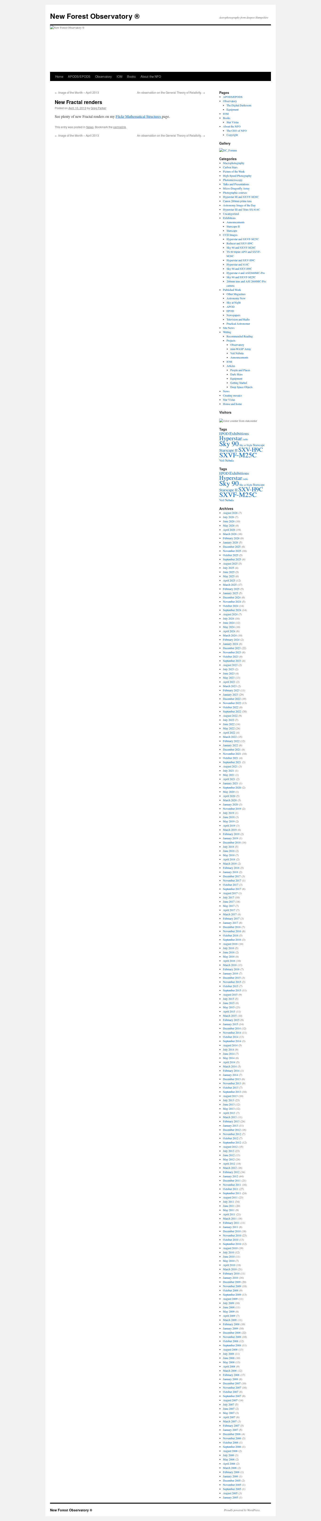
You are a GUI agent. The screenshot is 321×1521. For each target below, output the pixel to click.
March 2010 (230, 1269)
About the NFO (151, 76)
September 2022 (232, 711)
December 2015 (232, 977)
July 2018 (228, 846)
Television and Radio (238, 319)
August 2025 (230, 563)
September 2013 (232, 1092)
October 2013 (230, 1087)
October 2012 (230, 1138)
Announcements (236, 222)
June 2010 (229, 1256)
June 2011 (229, 1206)
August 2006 (230, 1451)
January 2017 (230, 922)
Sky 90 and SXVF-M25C (241, 277)
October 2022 (230, 707)
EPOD (230, 311)
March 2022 (230, 737)
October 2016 (230, 935)
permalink (119, 127)
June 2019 (229, 817)
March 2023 (230, 686)
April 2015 (229, 1011)
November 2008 (232, 1337)
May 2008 (229, 1362)
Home (59, 76)
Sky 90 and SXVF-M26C (241, 247)
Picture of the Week (234, 171)
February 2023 (231, 690)
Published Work (232, 290)
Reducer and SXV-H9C (240, 243)
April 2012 (229, 1163)
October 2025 (230, 555)
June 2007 (229, 1408)
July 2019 (228, 813)
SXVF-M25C (238, 454)
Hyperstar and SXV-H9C (241, 260)
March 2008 (230, 1370)
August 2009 (230, 1299)
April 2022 (229, 732)
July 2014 (228, 1049)
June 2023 (229, 673)
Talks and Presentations (236, 184)
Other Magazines (236, 294)
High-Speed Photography (237, 175)
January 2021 (230, 783)
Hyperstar (230, 438)
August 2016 (230, 944)
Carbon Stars (230, 167)
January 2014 (230, 1075)
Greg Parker (98, 108)
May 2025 (229, 576)
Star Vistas (233, 122)
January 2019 (230, 838)
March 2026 (230, 534)
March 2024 (230, 635)
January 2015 (230, 1024)
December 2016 (232, 927)
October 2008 (230, 1341)
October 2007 (230, 1392)
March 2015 (230, 1015)
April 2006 (229, 1463)
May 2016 (229, 956)
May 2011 (229, 1210)
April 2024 (229, 631)
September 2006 (232, 1446)
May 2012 (229, 1159)
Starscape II (233, 226)
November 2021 (232, 753)
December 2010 (232, 1231)
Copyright (232, 135)
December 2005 (232, 1480)
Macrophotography (233, 163)
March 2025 (230, 584)
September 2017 (232, 889)
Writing (227, 332)
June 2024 (229, 622)
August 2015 (230, 994)
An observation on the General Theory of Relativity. (171, 92)
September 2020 (232, 787)
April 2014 (229, 1062)
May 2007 (229, 1413)
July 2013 (228, 1100)
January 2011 (230, 1227)
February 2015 (231, 1020)
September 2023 (232, 660)
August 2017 (230, 893)
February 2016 (231, 969)
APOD (231, 306)
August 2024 (230, 614)
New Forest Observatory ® (95, 16)
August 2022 (230, 715)
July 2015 (228, 999)
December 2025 (232, 546)
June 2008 (229, 1358)
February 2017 (231, 918)
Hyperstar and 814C (238, 264)
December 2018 (232, 842)
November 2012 (232, 1134)
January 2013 (230, 1125)
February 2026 (231, 538)
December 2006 (232, 1434)
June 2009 (229, 1307)
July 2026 (228, 517)
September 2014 (232, 1041)
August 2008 (230, 1349)
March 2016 (230, 965)
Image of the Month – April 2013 (77, 92)
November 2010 (232, 1235)
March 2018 (230, 863)
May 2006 (229, 1459)
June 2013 (229, 1104)
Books (131, 76)
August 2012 (230, 1146)
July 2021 (228, 770)
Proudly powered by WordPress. (242, 1510)
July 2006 (228, 1455)
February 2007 (231, 1425)
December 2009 (232, 1282)
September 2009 (232, 1294)
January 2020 (230, 804)
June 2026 (229, 521)
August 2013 (230, 1096)
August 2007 (230, 1400)
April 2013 (229, 1113)
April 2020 (229, 796)
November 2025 (232, 551)
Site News (229, 328)
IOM (119, 76)
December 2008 (232, 1332)
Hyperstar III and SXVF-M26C (241, 197)
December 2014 (232, 1028)
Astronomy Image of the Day (239, 205)
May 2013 (229, 1108)
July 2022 (228, 720)
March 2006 (230, 1468)
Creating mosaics (232, 395)
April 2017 (229, 910)
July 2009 (228, 1303)
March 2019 (230, 830)
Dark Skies (236, 374)
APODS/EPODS (79, 76)
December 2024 (232, 597)
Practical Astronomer (238, 323)
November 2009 (232, 1286)
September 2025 (232, 559)
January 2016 (230, 973)
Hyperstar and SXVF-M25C (243, 239)
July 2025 (228, 568)
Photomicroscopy (233, 180)
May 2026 (229, 525)
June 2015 (229, 1003)
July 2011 (228, 1201)
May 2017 (229, 906)
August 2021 (230, 766)
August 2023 (230, 665)
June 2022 (229, 724)
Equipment (233, 109)
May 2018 (229, 855)
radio (245, 439)
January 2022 (230, 745)
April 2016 (229, 961)
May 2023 (229, 677)
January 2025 (230, 593)
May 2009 (229, 1311)
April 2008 (229, 1366)
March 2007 (230, 1421)
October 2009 (230, 1290)
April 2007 (229, 1417)
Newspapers (233, 315)
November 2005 (232, 1484)
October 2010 (230, 1239)
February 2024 (231, 639)
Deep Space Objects (241, 387)
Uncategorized (231, 214)
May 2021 (229, 775)
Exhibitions (229, 218)
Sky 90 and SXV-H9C (239, 268)
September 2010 (232, 1244)
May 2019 (229, 821)
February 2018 (231, 868)
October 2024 (230, 606)
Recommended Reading (240, 336)
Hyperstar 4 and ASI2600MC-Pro (246, 273)
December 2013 (232, 1079)
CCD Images (230, 235)
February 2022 (231, 741)
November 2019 (232, 808)
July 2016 (228, 948)
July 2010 (228, 1252)
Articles (231, 366)
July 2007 (228, 1404)
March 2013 (230, 1117)
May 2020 (229, 791)
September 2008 (232, 1345)
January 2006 (230, 1476)
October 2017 (230, 884)
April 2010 (229, 1265)
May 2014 (229, 1058)
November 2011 (232, 1184)
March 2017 (230, 914)
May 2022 (229, 728)
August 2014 (230, 1045)
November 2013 (232, 1083)
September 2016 (232, 939)
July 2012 (228, 1151)
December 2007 (232, 1383)
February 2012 (231, 1172)
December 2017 (232, 876)
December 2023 (232, 648)
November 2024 (232, 601)
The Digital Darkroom (239, 105)
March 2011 (230, 1218)
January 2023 (230, 694)
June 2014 (229, 1053)
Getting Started (238, 383)
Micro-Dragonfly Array (236, 188)
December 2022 (232, 699)
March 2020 (230, 800)
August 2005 (230, 1493)
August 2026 (230, 513)
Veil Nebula (236, 353)
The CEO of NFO (237, 130)
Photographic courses (235, 192)
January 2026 (230, 542)
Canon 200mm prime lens (237, 201)
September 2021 (232, 762)
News (90, 127)
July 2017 (228, 897)
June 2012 (229, 1155)
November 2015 (232, 982)
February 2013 (231, 1121)
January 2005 (230, 1497)
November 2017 (232, 880)
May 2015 (229, 1007)
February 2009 (231, 1324)
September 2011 (232, 1193)
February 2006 (231, 1472)
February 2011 (231, 1223)
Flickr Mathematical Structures (139, 116)
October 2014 (230, 1037)
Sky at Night (234, 302)
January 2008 (230, 1379)
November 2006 (232, 1438)
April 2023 (229, 682)
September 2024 (232, 610)
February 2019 (231, 834)
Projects (231, 340)
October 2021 (230, 758)
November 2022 (232, 703)
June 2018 (229, 851)
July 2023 (228, 669)
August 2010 (230, 1248)
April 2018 (229, 859)
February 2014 (231, 1070)
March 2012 (230, 1168)
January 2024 (230, 644)
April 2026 (229, 529)
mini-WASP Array (240, 349)
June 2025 (229, 572)
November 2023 (232, 652)
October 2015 (230, 986)
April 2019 (229, 825)
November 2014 (232, 1032)
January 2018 (230, 872)
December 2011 (232, 1180)
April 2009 (229, 1315)
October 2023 (230, 656)
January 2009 (230, 1328)
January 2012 (230, 1176)
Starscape (232, 230)
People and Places (240, 370)
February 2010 (231, 1273)
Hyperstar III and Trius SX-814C (241, 209)
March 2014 (230, 1066)
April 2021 (229, 779)
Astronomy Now (236, 298)
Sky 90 (229, 443)
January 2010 (230, 1277)
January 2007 (230, 1430)
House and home (232, 404)
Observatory (103, 76)
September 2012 (232, 1142)
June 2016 (229, 952)
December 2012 (232, 1130)
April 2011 (229, 1214)
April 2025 (229, 580)
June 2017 (229, 901)
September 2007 (232, 1396)
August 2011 (230, 1197)
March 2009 (230, 1320)
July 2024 (228, 618)
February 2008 (231, 1375)
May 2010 (229, 1261)
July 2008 (228, 1353)
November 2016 (232, 931)
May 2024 (229, 627)
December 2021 (232, 749)
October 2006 (230, 1442)
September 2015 (232, 990)
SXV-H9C (250, 449)
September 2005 (232, 1489)
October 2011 (230, 1189)
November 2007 (232, 1387)
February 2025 (231, 589)
